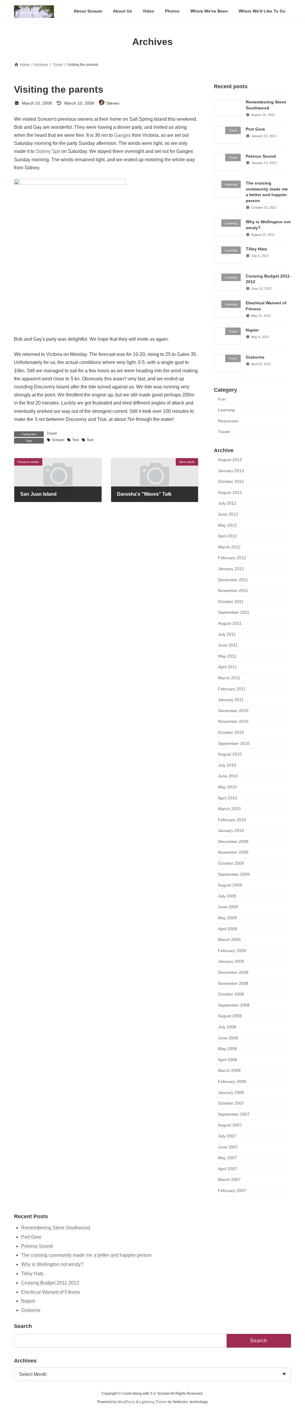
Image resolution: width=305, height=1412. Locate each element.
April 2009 (227, 928)
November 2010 (233, 721)
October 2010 (231, 732)
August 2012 (230, 492)
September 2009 (234, 874)
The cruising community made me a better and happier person (86, 1255)
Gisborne (255, 357)
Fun (221, 399)
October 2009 (231, 863)
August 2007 (230, 1125)
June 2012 (228, 514)
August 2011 (230, 623)
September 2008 (234, 1005)
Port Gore (255, 129)
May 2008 (227, 1048)
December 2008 (233, 972)
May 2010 (227, 787)
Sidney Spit (48, 151)
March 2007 (229, 1179)
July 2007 (227, 1136)
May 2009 (227, 917)
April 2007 (227, 1168)
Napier (252, 330)
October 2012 (231, 481)
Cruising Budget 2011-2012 (50, 1282)
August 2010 (230, 754)
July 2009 (227, 896)
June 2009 (228, 907)
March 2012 (229, 547)
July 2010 (227, 765)
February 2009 (232, 950)
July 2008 (227, 1026)
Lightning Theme (153, 1402)
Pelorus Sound (261, 156)
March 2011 (229, 677)
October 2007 (231, 1103)
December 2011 (233, 579)
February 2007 (232, 1190)
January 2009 (231, 961)
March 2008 (229, 1070)
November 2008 (233, 983)
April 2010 (227, 798)
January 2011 (231, 699)
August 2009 (230, 885)
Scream (58, 440)
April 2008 (227, 1059)
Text (75, 440)
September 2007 (234, 1114)
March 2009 (229, 939)
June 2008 (228, 1038)
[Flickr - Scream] (70, 183)
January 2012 (231, 568)
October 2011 (231, 601)
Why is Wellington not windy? (52, 1264)
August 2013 (230, 459)
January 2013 (231, 470)
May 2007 (227, 1157)
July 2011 (227, 634)
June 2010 (228, 776)
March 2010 (229, 808)
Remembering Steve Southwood (55, 1227)
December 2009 (233, 841)
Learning (226, 409)
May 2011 (227, 656)
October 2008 (231, 994)
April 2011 (227, 667)
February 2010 (232, 819)
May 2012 (227, 525)
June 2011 (228, 645)
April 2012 (227, 536)
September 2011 (233, 612)
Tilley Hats (256, 249)
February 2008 (232, 1081)
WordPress (126, 1402)
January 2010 (231, 830)
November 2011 (233, 590)
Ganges (122, 135)
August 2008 (230, 1016)
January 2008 (231, 1092)
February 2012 (232, 558)
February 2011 (232, 688)
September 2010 (234, 743)
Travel (52, 433)
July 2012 (227, 503)
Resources (228, 421)
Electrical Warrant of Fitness (50, 1292)
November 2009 (233, 852)
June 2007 (228, 1147)
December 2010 (233, 710)
